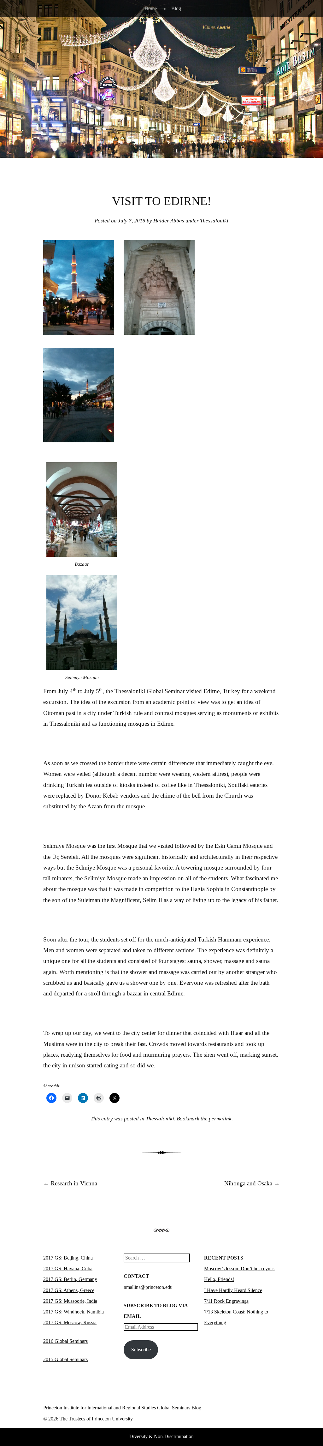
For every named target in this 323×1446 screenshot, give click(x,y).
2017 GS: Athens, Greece (68, 1290)
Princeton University (256, 1409)
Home (150, 8)
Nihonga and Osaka (252, 1183)
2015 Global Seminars (65, 1359)
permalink (220, 1119)
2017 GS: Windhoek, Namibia (73, 1311)
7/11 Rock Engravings (226, 1301)
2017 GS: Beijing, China (68, 1257)
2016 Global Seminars (65, 1341)
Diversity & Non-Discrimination (161, 1436)
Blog (176, 8)
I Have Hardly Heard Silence (233, 1290)
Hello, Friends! (219, 1279)
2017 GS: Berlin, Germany (70, 1279)
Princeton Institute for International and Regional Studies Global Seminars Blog (122, 1407)
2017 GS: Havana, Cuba (67, 1268)
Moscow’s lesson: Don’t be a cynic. (239, 1268)
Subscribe (141, 1349)
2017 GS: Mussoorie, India (70, 1301)
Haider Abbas (168, 221)
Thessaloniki (214, 221)
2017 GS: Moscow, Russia (70, 1322)
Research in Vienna (70, 1183)
